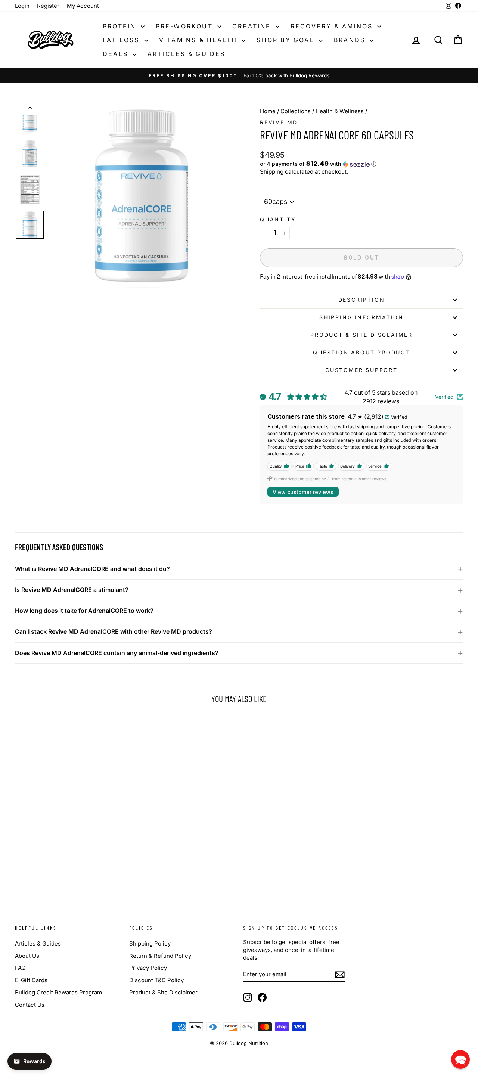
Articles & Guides (186, 54)
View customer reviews (303, 492)
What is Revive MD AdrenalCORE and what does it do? (92, 568)
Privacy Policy (148, 967)
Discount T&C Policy (156, 980)
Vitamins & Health (199, 40)
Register (48, 5)
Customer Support (361, 370)
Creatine (253, 26)
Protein (121, 26)
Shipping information (361, 317)
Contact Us (29, 1004)
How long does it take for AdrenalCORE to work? (84, 610)
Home (268, 111)
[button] (361, 164)
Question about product (361, 352)
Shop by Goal (287, 40)
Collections (295, 111)
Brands (351, 40)
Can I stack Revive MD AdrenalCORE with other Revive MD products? (113, 631)
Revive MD (279, 122)
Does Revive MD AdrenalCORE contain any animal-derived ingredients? (116, 653)
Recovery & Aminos (333, 26)
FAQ (20, 967)
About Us (27, 955)
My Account (83, 5)
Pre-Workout (185, 26)
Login (22, 5)
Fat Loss (122, 40)
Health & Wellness (340, 111)
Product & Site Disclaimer (361, 335)
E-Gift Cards (31, 980)
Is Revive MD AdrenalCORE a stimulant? (71, 589)
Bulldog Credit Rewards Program (58, 992)
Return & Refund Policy (160, 955)
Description (361, 300)
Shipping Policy (150, 943)
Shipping (271, 171)
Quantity (278, 219)
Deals (117, 54)
